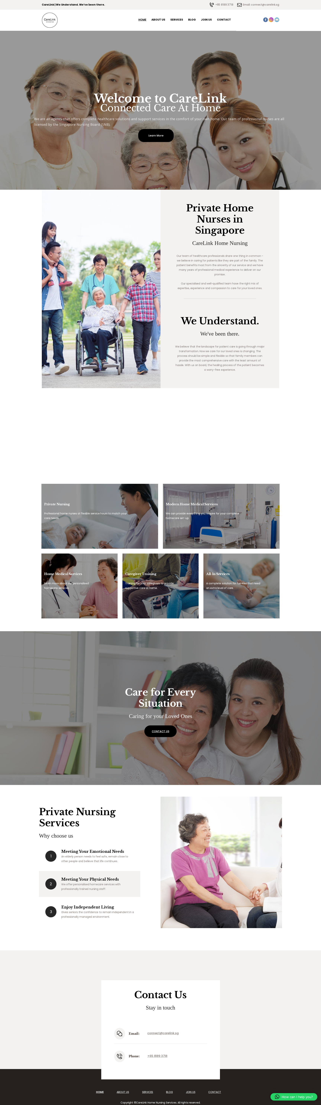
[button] (293, 1097)
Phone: (134, 1056)
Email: (134, 1033)
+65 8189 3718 (157, 1056)
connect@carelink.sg (163, 1033)
